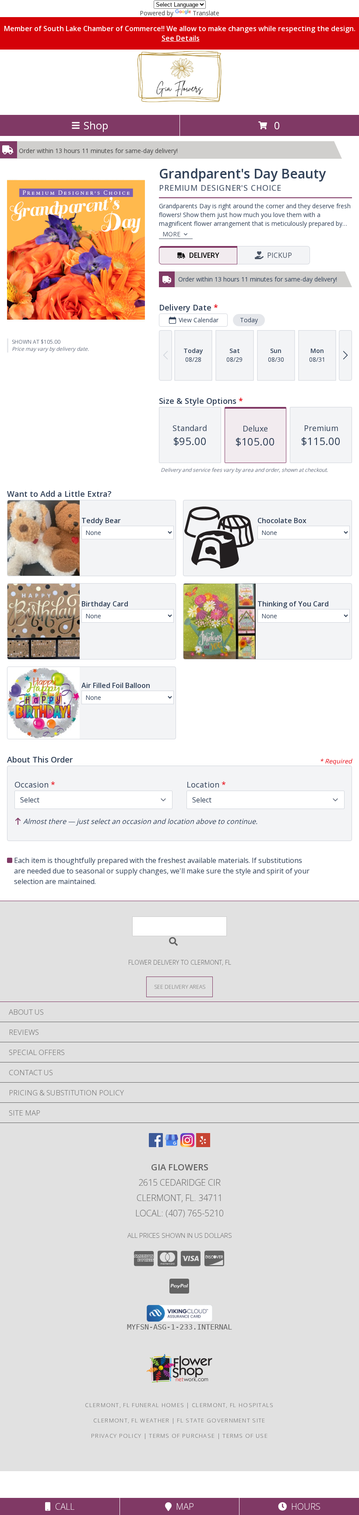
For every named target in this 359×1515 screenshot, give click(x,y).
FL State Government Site (221, 1420)
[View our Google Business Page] (172, 1144)
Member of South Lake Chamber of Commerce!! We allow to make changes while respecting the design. (179, 33)
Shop (96, 125)
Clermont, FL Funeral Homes (134, 1405)
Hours (303, 1506)
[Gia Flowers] (179, 102)
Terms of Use (245, 1436)
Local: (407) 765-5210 (179, 1213)
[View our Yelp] (203, 1144)
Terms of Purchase (182, 1436)
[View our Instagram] (187, 1144)
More (171, 234)
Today (249, 320)
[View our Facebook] (156, 1144)
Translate (206, 13)
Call (62, 1506)
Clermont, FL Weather (131, 1420)
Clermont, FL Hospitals (233, 1405)
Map (183, 1506)
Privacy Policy (116, 1436)
